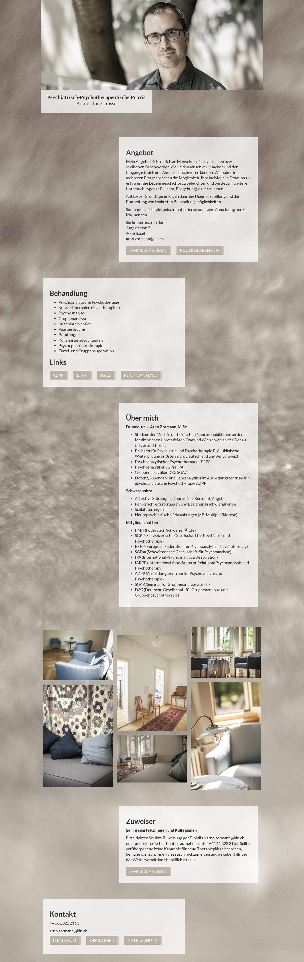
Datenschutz (142, 940)
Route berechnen (199, 250)
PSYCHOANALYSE (140, 375)
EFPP (82, 375)
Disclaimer (102, 940)
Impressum (64, 940)
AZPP (58, 375)
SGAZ (105, 375)
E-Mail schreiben (147, 250)
